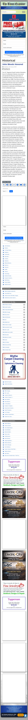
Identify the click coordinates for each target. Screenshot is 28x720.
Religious (6, 252)
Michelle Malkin (8, 432)
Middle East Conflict (9, 332)
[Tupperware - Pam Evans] (14, 465)
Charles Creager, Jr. (8, 397)
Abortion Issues (8, 284)
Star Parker (7, 453)
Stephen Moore (8, 451)
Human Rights (7, 282)
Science (6, 271)
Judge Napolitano (8, 440)
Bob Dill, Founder (8, 381)
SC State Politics (8, 250)
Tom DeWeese (7, 447)
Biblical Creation (8, 337)
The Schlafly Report (8, 427)
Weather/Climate (8, 275)
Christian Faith (8, 349)
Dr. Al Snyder (7, 412)
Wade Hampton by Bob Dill (10, 291)
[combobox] (9, 12)
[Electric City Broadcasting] (14, 503)
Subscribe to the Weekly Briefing (14, 52)
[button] (4, 185)
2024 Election (7, 245)
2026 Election (7, 317)
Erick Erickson (7, 438)
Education (7, 256)
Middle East (7, 322)
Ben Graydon (7, 399)
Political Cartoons (8, 304)
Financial (6, 267)
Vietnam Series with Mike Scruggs (11, 295)
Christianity (7, 347)
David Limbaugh (8, 444)
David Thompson (8, 410)
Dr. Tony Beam (7, 403)
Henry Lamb (7, 434)
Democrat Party (8, 344)
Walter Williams (8, 423)
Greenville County (8, 327)
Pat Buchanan (7, 436)
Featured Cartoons (8, 278)
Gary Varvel (7, 314)
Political (6, 248)
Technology (7, 273)
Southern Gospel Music (9, 414)
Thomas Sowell (8, 425)
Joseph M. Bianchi (8, 395)
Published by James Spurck (10, 297)
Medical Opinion (8, 442)
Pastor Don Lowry (8, 416)
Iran (5, 319)
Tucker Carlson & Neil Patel (10, 449)
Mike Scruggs (7, 312)
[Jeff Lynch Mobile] (14, 25)
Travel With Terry (8, 293)
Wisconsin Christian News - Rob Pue (12, 455)
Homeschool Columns (9, 408)
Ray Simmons (7, 401)
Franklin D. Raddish (8, 405)
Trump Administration (9, 309)
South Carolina (8, 307)
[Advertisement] (14, 211)
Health (6, 269)
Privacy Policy (21, 240)
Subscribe (20, 715)
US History (7, 342)
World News (7, 280)
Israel (6, 339)
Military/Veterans (8, 263)
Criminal (6, 258)
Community (7, 254)
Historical (6, 260)
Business (6, 265)
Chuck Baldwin (8, 429)
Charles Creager (8, 324)
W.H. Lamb (7, 329)
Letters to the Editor (8, 384)
